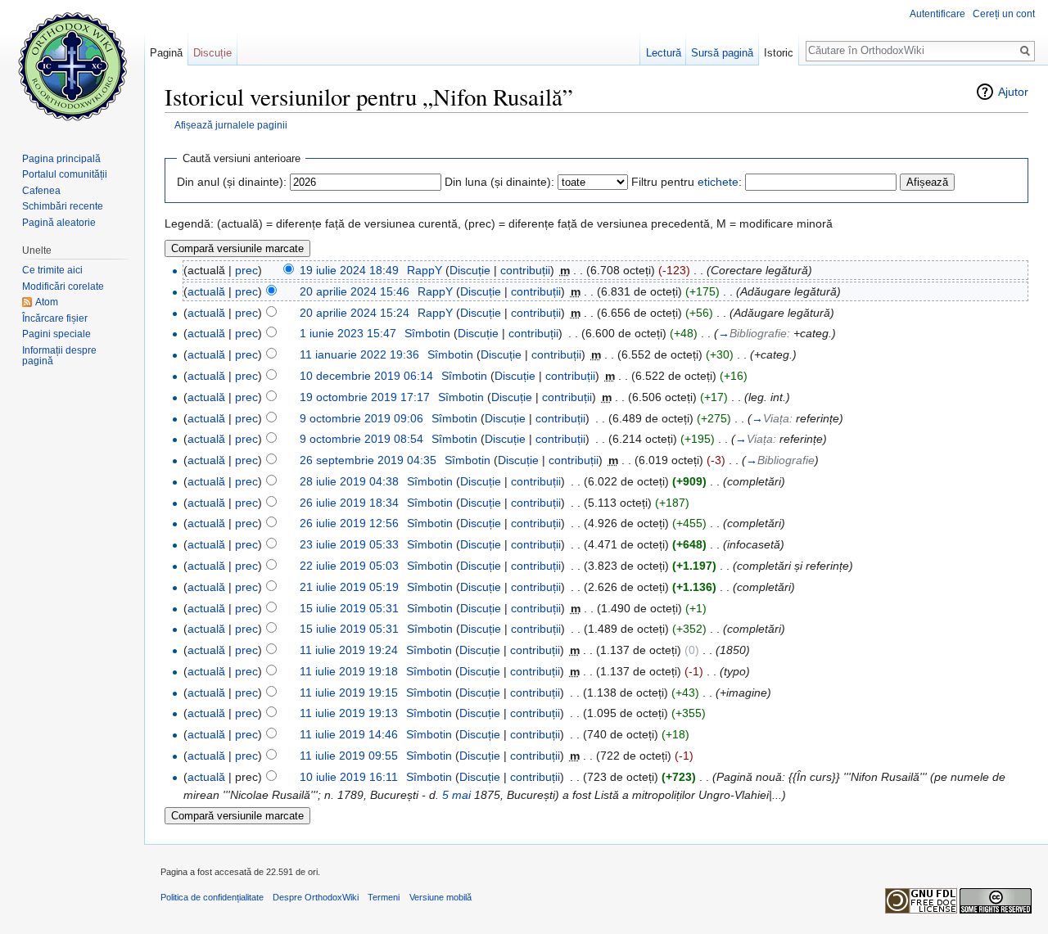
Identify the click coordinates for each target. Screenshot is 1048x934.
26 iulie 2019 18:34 (349, 502)
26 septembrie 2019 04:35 (368, 460)
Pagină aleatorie (59, 222)
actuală (206, 291)
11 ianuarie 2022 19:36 (359, 354)
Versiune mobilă (440, 897)
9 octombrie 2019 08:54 (361, 438)
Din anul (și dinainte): (232, 181)
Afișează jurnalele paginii (230, 125)
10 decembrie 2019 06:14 (366, 375)
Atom (46, 302)
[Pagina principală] (72, 65)
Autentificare (937, 14)
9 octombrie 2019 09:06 (361, 418)
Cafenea (41, 190)
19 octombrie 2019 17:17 (365, 397)
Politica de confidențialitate (212, 897)
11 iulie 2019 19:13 (349, 713)
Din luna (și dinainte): (499, 181)
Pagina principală (61, 159)
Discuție (469, 270)
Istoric (778, 53)
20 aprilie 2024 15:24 (354, 312)
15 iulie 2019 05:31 (349, 608)
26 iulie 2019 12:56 (349, 523)
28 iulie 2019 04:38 (349, 481)
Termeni (384, 897)
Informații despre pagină (59, 356)
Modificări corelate (63, 286)
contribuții (525, 270)
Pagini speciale (56, 334)
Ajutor (1013, 91)
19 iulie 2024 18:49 (349, 270)
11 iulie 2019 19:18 (349, 671)
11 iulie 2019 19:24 (349, 650)
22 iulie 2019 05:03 (349, 565)
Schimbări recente (62, 206)
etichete (718, 181)
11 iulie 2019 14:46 (349, 734)
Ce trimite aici (52, 270)
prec (246, 270)
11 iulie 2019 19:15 (349, 692)
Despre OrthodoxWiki (316, 897)
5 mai (456, 794)
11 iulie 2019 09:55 (349, 755)
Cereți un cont (1004, 14)
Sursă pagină (722, 53)
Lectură (663, 53)
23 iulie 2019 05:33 (349, 544)
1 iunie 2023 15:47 (348, 333)
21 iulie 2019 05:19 (349, 586)
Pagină (166, 53)
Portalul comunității (64, 174)
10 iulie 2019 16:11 (349, 776)
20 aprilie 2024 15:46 (354, 291)
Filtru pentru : (686, 181)
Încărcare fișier (55, 318)
